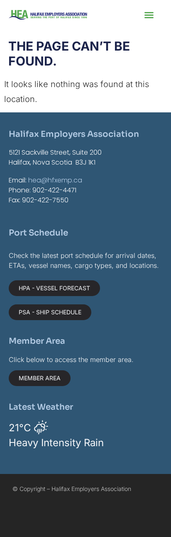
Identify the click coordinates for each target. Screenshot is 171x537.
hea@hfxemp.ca (55, 180)
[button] (149, 14)
